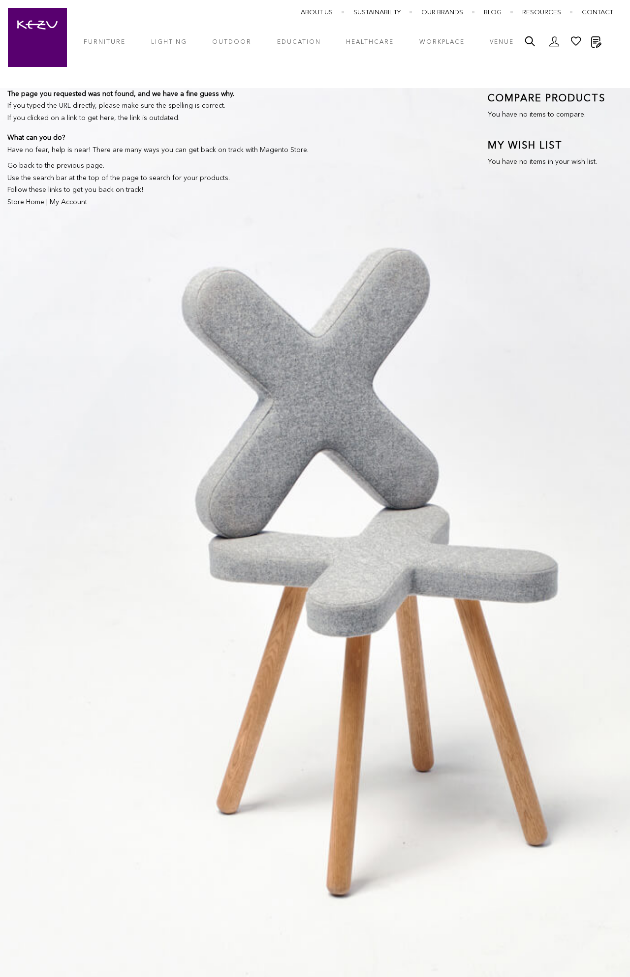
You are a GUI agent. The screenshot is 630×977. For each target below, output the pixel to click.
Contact (597, 12)
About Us (317, 12)
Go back (20, 165)
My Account (68, 202)
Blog (493, 12)
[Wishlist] (576, 43)
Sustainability (377, 12)
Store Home (25, 202)
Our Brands (442, 12)
